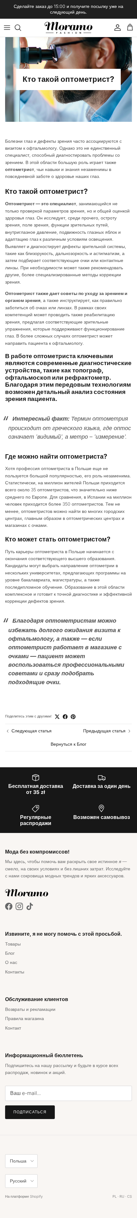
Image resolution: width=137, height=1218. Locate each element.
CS (129, 1196)
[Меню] (7, 28)
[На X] (57, 716)
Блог (10, 953)
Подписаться (30, 1112)
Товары (13, 943)
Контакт (13, 1028)
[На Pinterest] (73, 716)
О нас (11, 962)
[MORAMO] (68, 28)
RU (121, 1196)
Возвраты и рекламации (30, 1009)
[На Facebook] (65, 716)
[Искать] (21, 28)
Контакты (14, 971)
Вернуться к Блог (68, 744)
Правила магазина (24, 1018)
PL (114, 1196)
